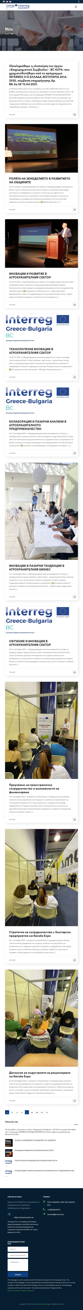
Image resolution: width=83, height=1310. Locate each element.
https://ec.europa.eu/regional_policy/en (21, 1290)
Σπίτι (7, 34)
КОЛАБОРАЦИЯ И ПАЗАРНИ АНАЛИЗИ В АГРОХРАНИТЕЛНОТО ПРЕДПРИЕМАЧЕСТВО (37, 424)
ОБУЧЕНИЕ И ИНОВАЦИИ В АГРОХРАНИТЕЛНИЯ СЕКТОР (30, 642)
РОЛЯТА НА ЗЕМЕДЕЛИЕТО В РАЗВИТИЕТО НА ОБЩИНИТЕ (39, 180)
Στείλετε (18, 1275)
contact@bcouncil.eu (55, 1214)
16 (37, 1112)
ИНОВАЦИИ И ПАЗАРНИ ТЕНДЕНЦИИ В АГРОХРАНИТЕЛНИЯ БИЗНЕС (36, 567)
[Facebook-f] (79, 2)
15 (32, 1112)
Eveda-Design (45, 1304)
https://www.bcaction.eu (24, 1217)
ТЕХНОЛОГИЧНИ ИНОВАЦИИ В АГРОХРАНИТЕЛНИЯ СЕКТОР (31, 350)
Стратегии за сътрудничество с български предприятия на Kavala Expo (40, 933)
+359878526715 (53, 1210)
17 (42, 1112)
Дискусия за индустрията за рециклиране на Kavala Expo (40, 1074)
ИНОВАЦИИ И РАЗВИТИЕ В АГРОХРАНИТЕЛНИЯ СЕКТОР (30, 275)
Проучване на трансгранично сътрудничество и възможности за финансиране (34, 788)
